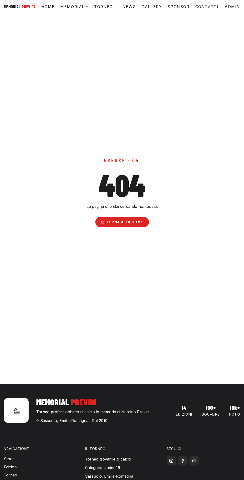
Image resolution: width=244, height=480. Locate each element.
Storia (9, 458)
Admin (232, 6)
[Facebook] (183, 460)
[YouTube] (194, 460)
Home (48, 6)
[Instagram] (171, 460)
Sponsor (178, 6)
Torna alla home (124, 222)
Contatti (207, 6)
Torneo (103, 6)
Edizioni (10, 467)
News (129, 6)
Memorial (72, 6)
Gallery (152, 6)
